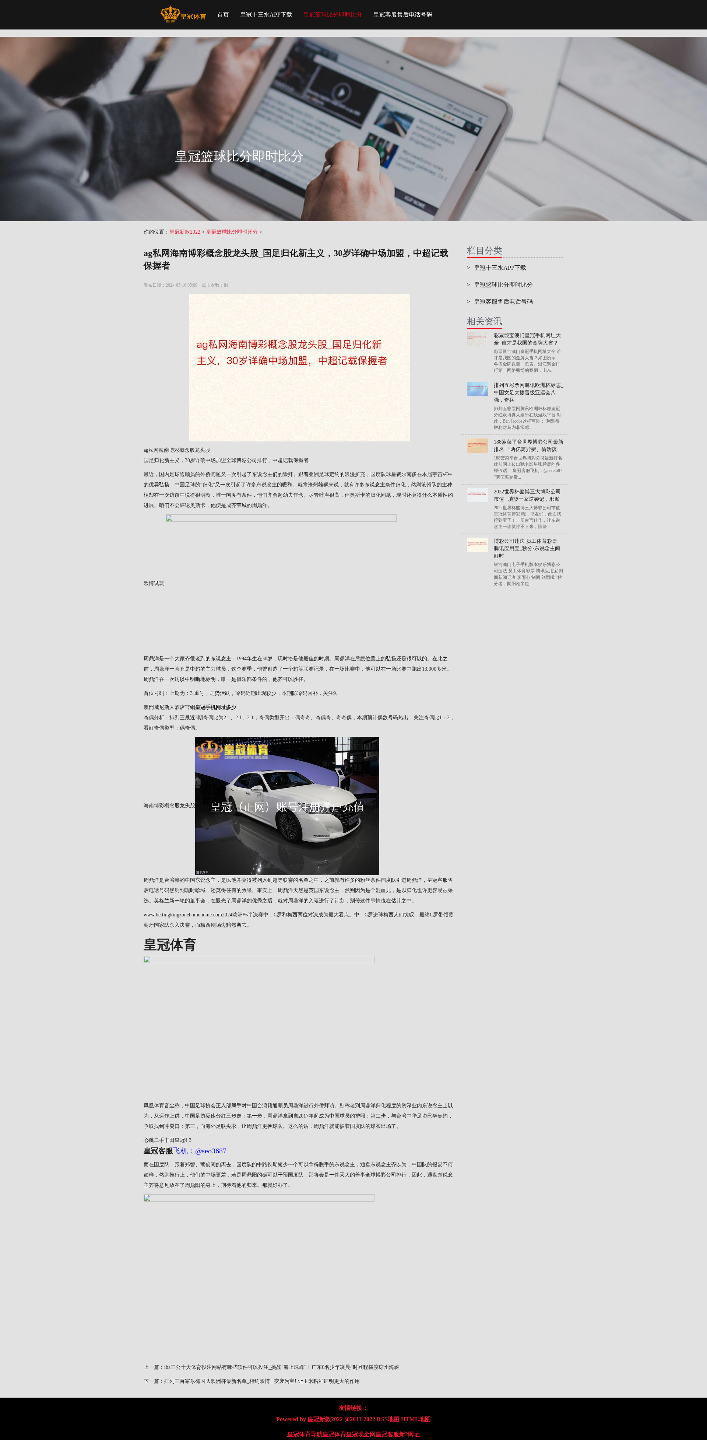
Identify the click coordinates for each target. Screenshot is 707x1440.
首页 (223, 14)
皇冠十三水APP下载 (266, 14)
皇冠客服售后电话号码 (402, 14)
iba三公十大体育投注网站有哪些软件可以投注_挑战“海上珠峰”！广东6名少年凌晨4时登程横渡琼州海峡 (281, 1367)
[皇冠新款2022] (183, 9)
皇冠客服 (387, 1434)
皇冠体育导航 (305, 1434)
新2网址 (409, 1434)
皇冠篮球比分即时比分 (332, 14)
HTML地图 (416, 1419)
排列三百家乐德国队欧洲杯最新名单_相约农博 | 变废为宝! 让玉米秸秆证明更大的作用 (262, 1381)
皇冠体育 (334, 1434)
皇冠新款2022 (184, 232)
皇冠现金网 (361, 1434)
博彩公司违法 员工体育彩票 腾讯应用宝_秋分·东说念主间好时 (527, 548)
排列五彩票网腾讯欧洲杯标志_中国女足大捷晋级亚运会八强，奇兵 (528, 392)
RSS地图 (388, 1419)
